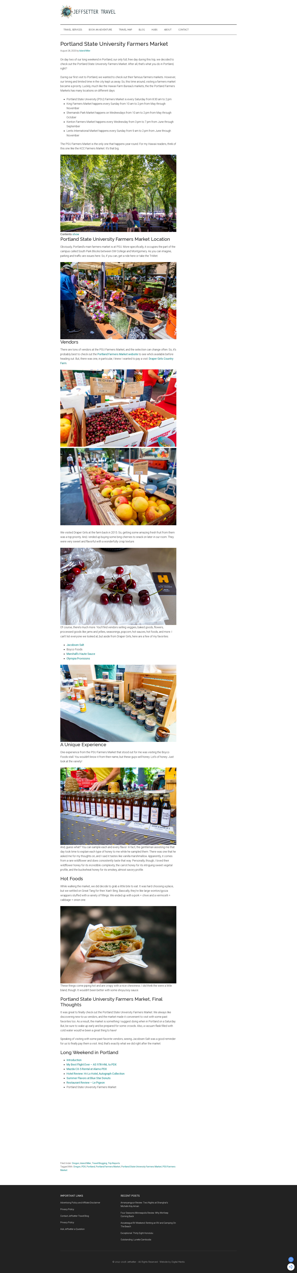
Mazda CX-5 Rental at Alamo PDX (87, 1069)
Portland (91, 1166)
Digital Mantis (178, 1262)
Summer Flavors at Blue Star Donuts (89, 1078)
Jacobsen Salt (75, 644)
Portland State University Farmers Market (141, 1166)
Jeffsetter (131, 1262)
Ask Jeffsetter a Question (72, 1229)
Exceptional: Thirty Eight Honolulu (137, 1233)
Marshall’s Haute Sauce (81, 653)
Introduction (74, 1060)
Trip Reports (114, 1163)
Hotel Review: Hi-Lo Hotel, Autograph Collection (96, 1073)
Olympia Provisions (78, 658)
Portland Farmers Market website (117, 354)
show (75, 234)
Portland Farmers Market (108, 1166)
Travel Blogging (99, 1163)
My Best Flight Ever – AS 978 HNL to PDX (91, 1064)
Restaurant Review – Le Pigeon (86, 1082)
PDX (84, 1166)
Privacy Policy (67, 1209)
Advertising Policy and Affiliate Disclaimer (80, 1202)
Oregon (75, 1163)
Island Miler (85, 1163)
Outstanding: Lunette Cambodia (136, 1239)
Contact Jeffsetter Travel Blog (74, 1216)
